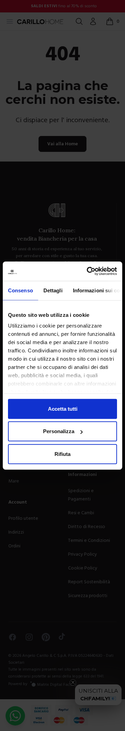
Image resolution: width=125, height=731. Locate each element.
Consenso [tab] (20, 290)
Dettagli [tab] (52, 290)
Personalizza (58, 431)
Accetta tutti (62, 408)
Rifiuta (62, 454)
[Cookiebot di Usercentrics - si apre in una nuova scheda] (88, 271)
